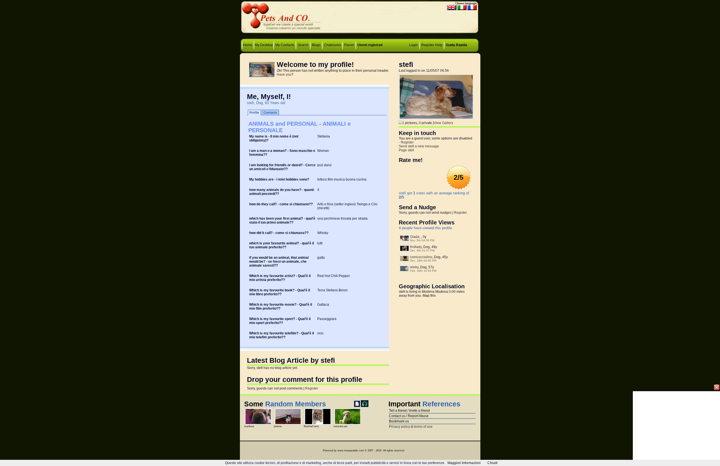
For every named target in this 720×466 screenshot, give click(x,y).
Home (248, 45)
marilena (249, 426)
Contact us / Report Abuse (409, 416)
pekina (278, 426)
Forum (349, 45)
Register (427, 45)
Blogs (316, 45)
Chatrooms (332, 45)
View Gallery (443, 123)
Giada (414, 237)
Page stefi (406, 150)
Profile (254, 112)
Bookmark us (399, 421)
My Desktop (264, 45)
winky (414, 267)
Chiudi (492, 463)
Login (413, 45)
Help (438, 45)
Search (303, 45)
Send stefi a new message (419, 146)
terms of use (423, 427)
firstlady (416, 247)
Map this (429, 296)
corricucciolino (421, 257)
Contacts (270, 112)
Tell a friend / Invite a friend (409, 411)
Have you (284, 74)
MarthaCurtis (311, 426)
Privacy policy (399, 427)
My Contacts (284, 45)
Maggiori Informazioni (464, 463)
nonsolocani (340, 426)
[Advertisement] (360, 18)
